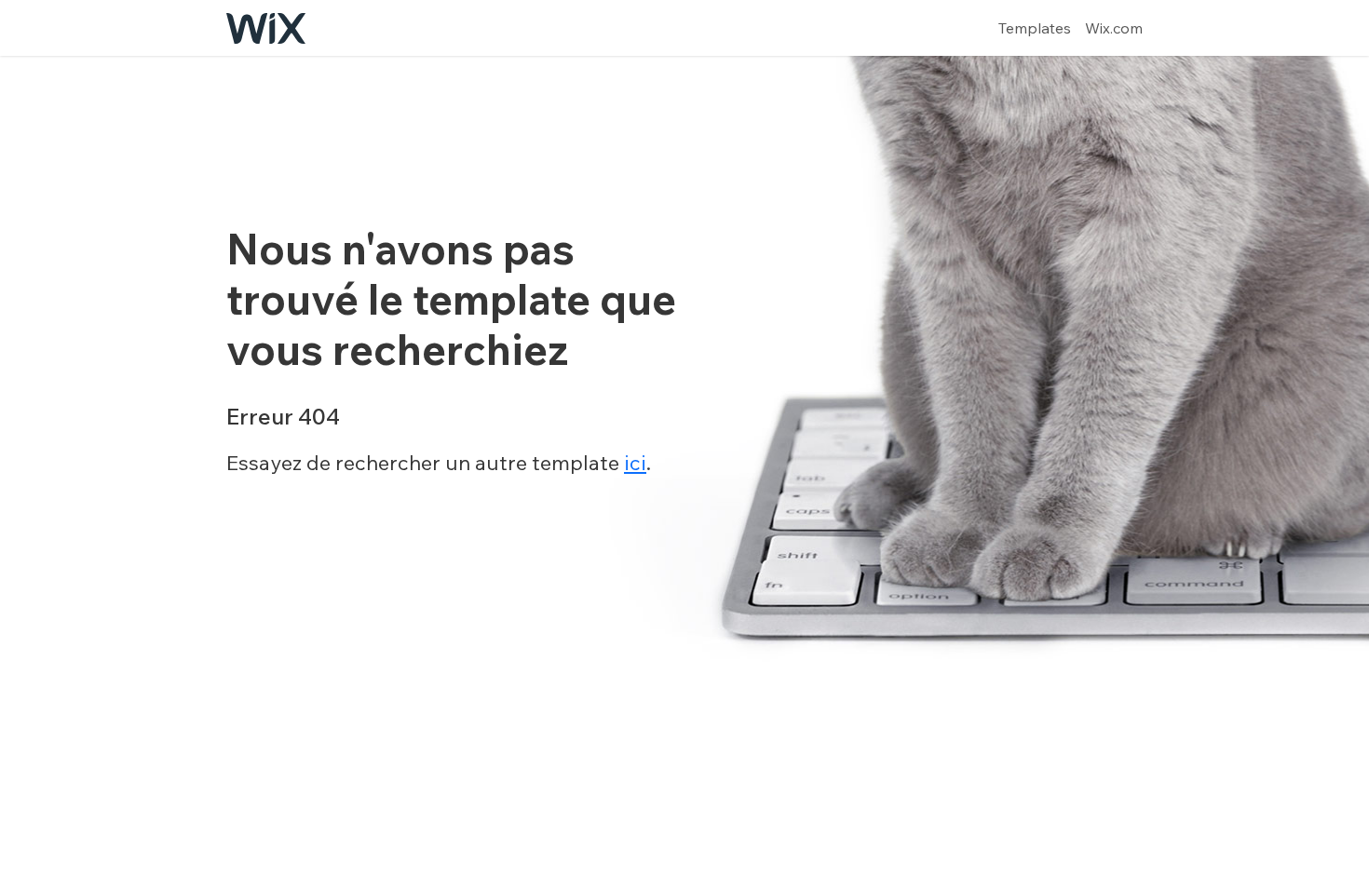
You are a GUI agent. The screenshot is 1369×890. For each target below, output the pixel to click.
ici (635, 463)
